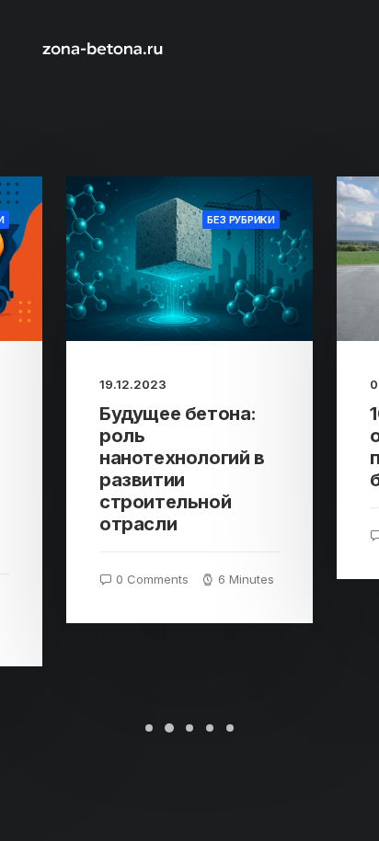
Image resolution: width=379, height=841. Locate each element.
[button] (189, 258)
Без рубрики (241, 219)
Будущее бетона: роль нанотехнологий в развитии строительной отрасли (182, 469)
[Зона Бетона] (102, 48)
